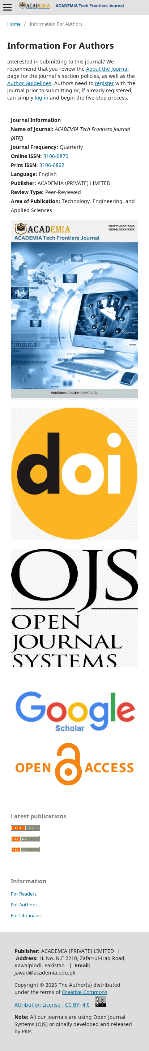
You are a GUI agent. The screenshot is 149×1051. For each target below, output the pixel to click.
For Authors (24, 904)
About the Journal (107, 68)
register (104, 83)
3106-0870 (55, 156)
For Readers (24, 894)
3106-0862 (51, 165)
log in (41, 97)
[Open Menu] (7, 7)
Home (14, 24)
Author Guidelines (29, 83)
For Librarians (26, 915)
